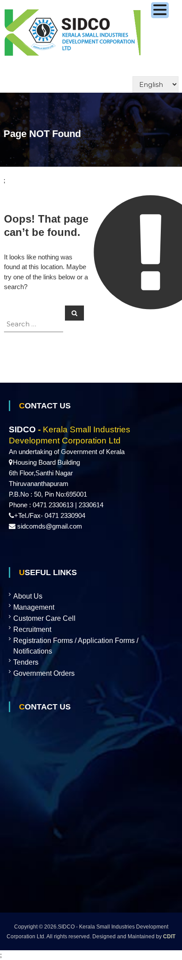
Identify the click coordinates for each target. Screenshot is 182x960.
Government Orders (44, 673)
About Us (27, 596)
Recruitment (32, 629)
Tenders (25, 662)
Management (33, 607)
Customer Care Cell (44, 618)
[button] (160, 10)
